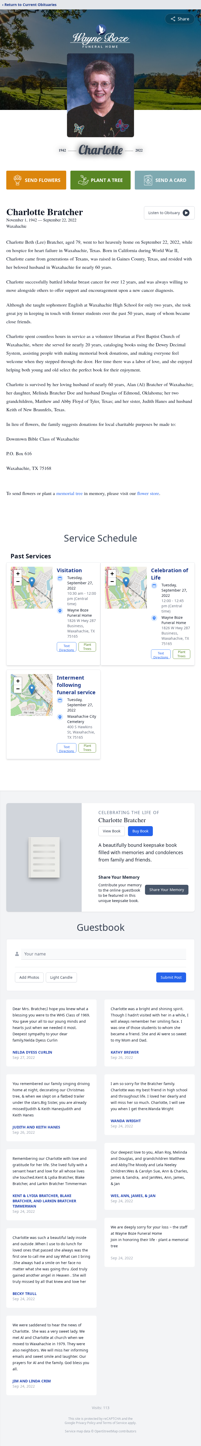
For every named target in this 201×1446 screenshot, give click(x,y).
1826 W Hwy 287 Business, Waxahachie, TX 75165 (81, 628)
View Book (111, 830)
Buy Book (140, 830)
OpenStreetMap (106, 1431)
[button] (32, 582)
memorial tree (69, 493)
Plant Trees (87, 646)
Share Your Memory (166, 889)
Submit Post (171, 977)
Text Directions (66, 648)
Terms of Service (115, 1423)
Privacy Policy (86, 1423)
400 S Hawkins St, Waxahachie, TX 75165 (81, 732)
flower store (148, 493)
